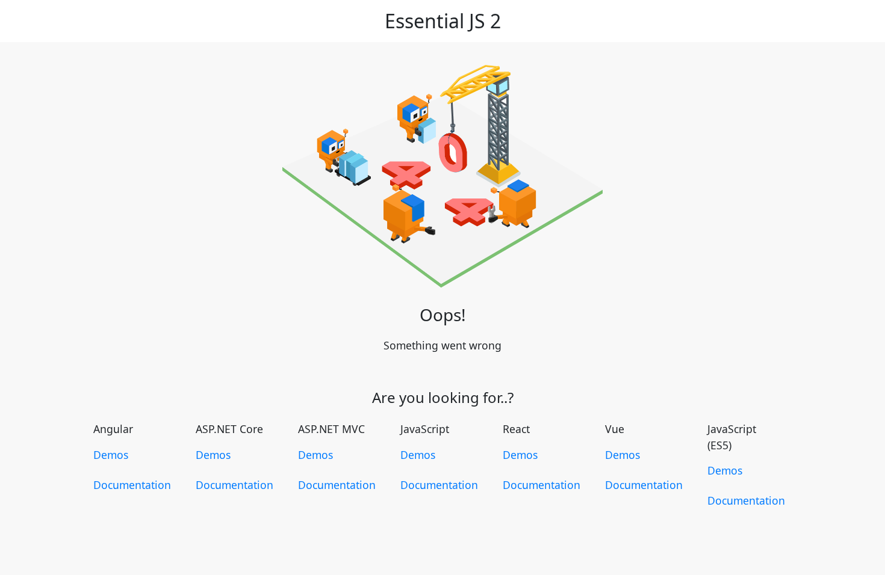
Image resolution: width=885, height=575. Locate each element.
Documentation (132, 485)
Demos (110, 454)
